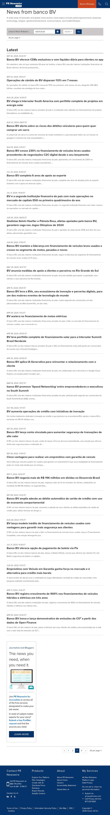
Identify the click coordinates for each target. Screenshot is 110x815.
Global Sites (62, 789)
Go (79, 31)
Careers (60, 782)
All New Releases (89, 777)
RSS (71, 808)
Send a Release (87, 3)
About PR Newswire (65, 777)
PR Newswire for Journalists (19, 698)
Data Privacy (87, 782)
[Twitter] (14, 796)
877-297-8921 (90, 801)
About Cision (62, 780)
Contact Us (11, 793)
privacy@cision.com (93, 796)
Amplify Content (38, 793)
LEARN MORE (21, 734)
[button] (57, 31)
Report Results (38, 790)
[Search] (106, 4)
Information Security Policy (45, 808)
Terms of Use (12, 808)
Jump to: (18, 31)
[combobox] (68, 31)
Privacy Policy (26, 808)
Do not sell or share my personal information (92, 788)
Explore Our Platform (40, 777)
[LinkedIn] (8, 796)
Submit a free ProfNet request (20, 722)
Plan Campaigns (38, 780)
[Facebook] (11, 796)
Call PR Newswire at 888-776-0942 (18, 782)
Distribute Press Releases (38, 787)
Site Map (62, 808)
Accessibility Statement (66, 785)
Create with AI (37, 782)
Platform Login (88, 780)
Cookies (11, 811)
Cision (89, 811)
